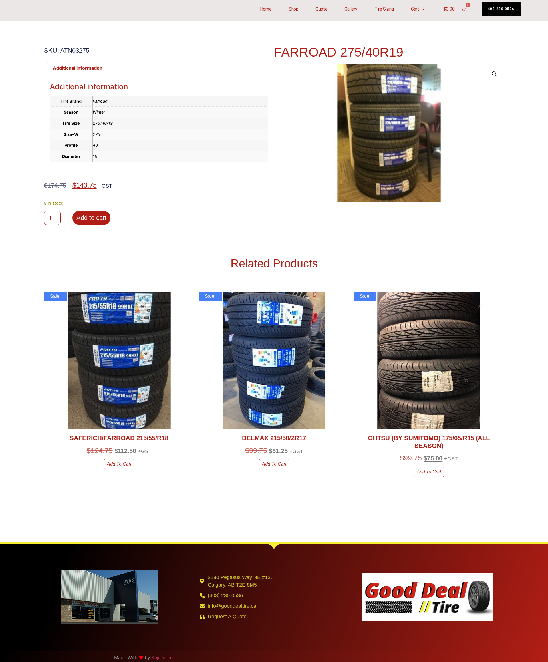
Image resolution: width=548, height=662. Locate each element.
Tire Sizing (384, 9)
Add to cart (91, 217)
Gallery (350, 9)
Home (265, 9)
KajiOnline (162, 657)
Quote (321, 9)
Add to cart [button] (119, 464)
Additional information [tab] (77, 68)
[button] (494, 74)
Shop (293, 9)
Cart (415, 9)
